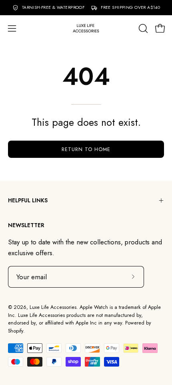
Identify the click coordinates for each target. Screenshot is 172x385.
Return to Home (86, 149)
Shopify (15, 331)
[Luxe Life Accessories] (86, 28)
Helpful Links (28, 200)
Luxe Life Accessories (53, 307)
